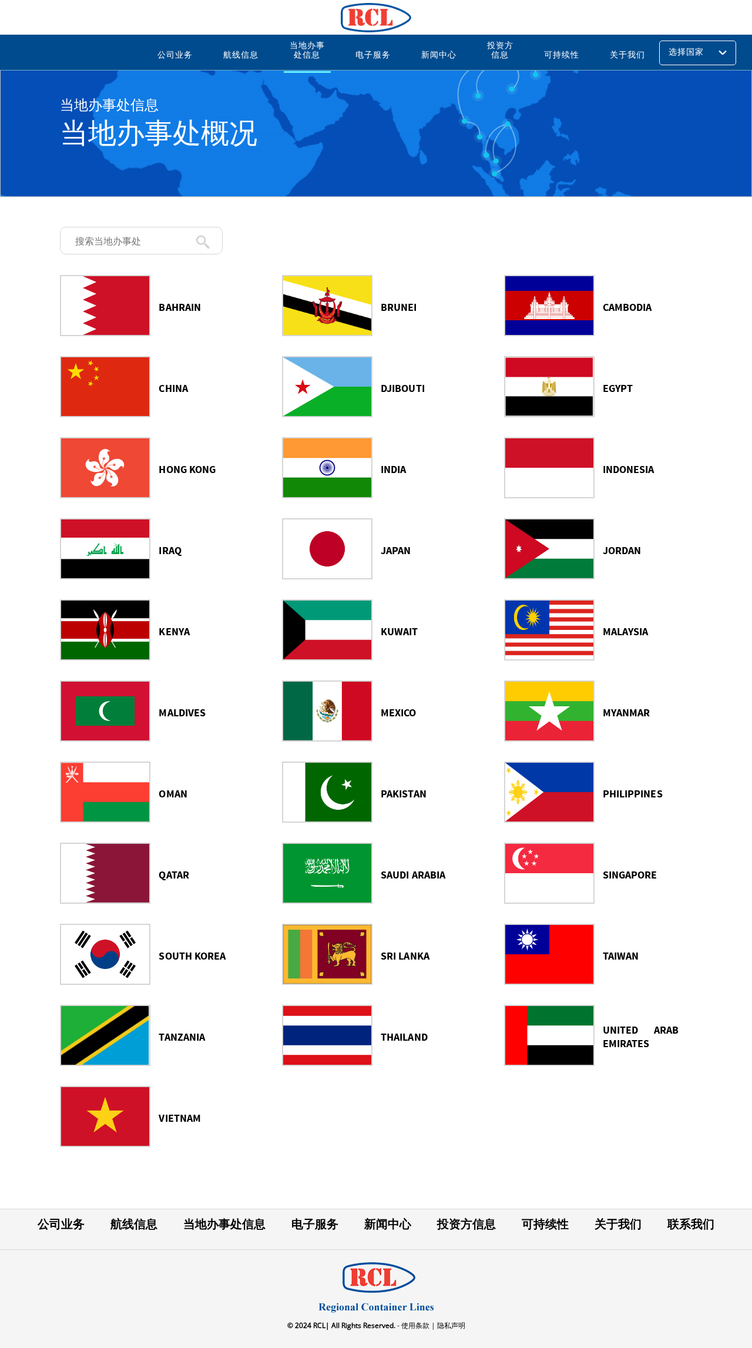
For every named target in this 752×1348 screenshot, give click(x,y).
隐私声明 (450, 1325)
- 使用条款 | (415, 1325)
